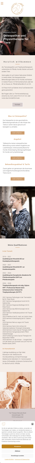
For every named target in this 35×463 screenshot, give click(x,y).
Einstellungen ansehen (17, 455)
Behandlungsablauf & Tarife (17, 164)
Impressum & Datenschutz (22, 459)
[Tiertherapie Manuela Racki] (18, 9)
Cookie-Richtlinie (9, 459)
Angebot (17, 139)
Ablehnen (17, 451)
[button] (32, 424)
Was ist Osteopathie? (17, 116)
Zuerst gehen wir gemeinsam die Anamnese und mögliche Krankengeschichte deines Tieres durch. (17, 171)
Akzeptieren (17, 446)
